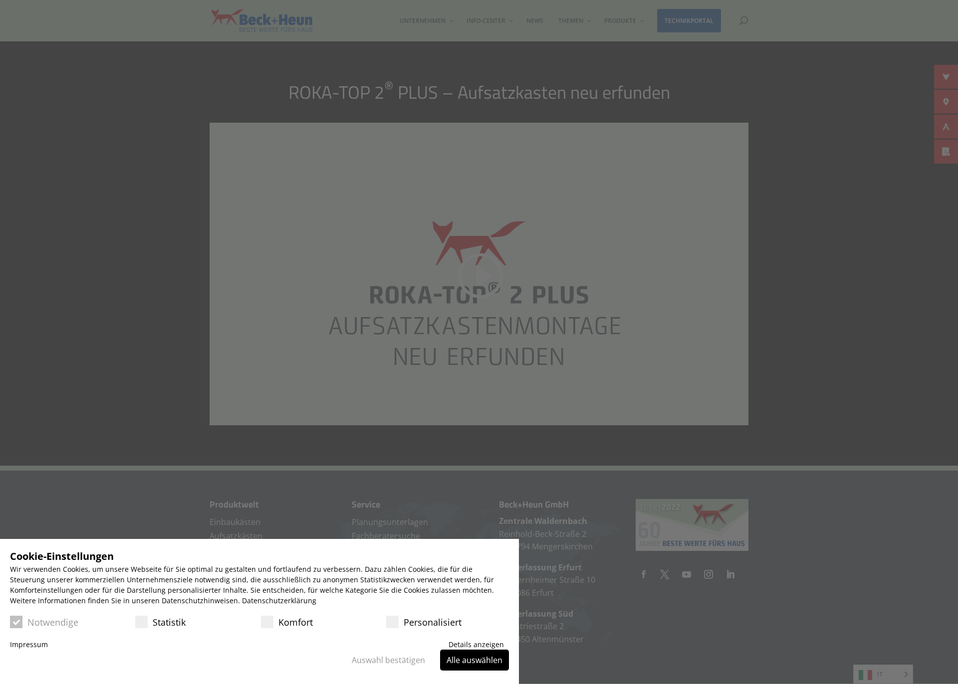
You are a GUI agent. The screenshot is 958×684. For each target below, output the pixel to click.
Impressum (29, 644)
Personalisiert (433, 622)
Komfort (295, 622)
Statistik (169, 622)
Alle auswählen (474, 660)
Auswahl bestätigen (388, 660)
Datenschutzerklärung (279, 600)
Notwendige (52, 622)
